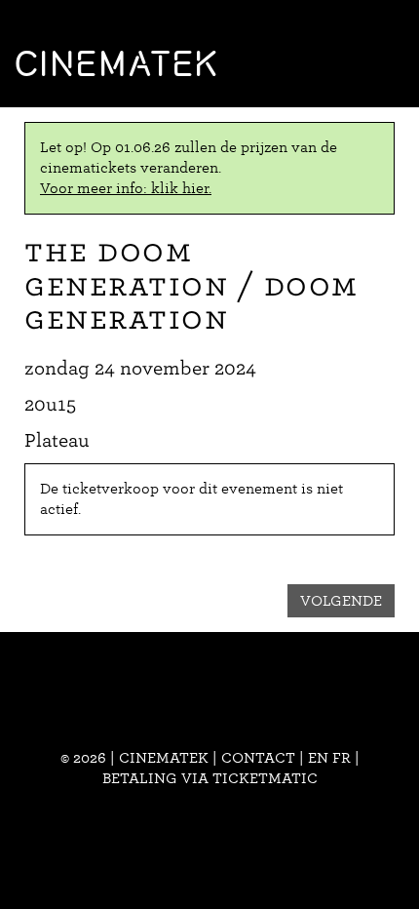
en (318, 758)
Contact (258, 758)
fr (341, 758)
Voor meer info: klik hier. (125, 188)
